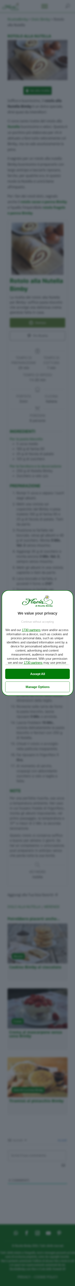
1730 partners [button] (31, 630)
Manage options (38, 687)
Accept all (37, 674)
